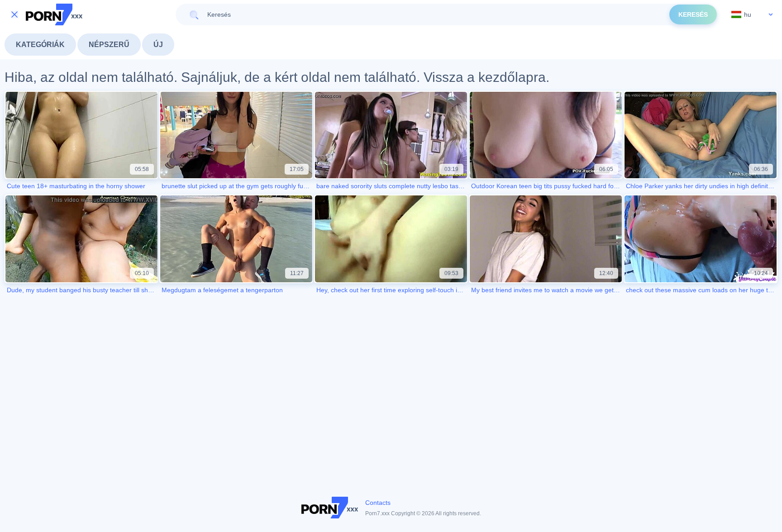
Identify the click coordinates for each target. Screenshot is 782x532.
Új (158, 44)
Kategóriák (40, 44)
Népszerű (109, 44)
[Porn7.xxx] (54, 14)
